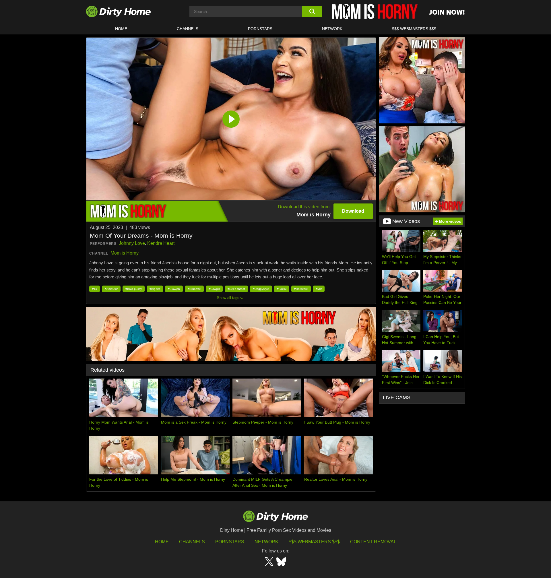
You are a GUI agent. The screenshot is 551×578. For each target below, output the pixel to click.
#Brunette (194, 288)
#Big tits (155, 288)
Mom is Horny (124, 253)
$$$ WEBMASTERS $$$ (414, 28)
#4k (94, 288)
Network (332, 28)
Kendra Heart (160, 243)
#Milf (319, 288)
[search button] (312, 11)
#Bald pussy (133, 288)
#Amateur (111, 288)
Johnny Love (132, 243)
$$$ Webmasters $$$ (314, 541)
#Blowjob (174, 288)
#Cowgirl (214, 288)
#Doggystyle (261, 288)
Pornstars (260, 28)
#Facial (281, 288)
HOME (121, 28)
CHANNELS (187, 28)
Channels (192, 541)
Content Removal (373, 541)
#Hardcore (301, 288)
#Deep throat (236, 288)
